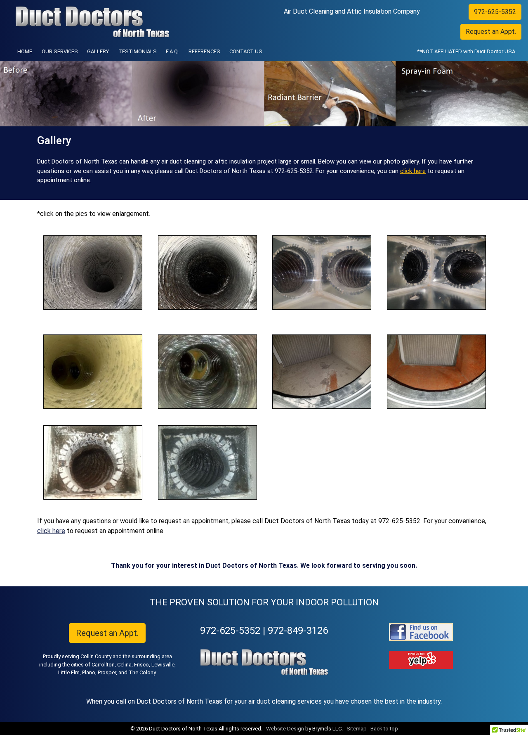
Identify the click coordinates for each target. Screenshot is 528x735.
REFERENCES (204, 51)
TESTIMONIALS (137, 51)
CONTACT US (245, 51)
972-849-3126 (298, 630)
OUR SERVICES (60, 51)
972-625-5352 (495, 12)
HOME (26, 51)
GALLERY (98, 51)
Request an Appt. (491, 32)
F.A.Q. (172, 51)
